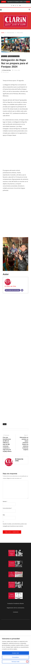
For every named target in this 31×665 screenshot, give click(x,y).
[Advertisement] (15, 153)
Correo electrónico (7, 508)
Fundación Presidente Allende (15, 603)
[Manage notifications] (27, 661)
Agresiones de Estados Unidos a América (17, 1)
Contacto (15, 612)
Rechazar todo (15, 661)
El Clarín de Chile (7, 70)
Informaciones (10, 32)
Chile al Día (20, 32)
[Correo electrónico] (22, 290)
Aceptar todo (15, 653)
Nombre (5, 501)
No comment (6, 72)
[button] (27, 2)
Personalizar (15, 657)
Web (4, 515)
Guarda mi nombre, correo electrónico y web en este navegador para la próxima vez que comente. (15, 525)
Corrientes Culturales (14, 56)
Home (2, 32)
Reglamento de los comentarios (15, 608)
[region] (15, 650)
